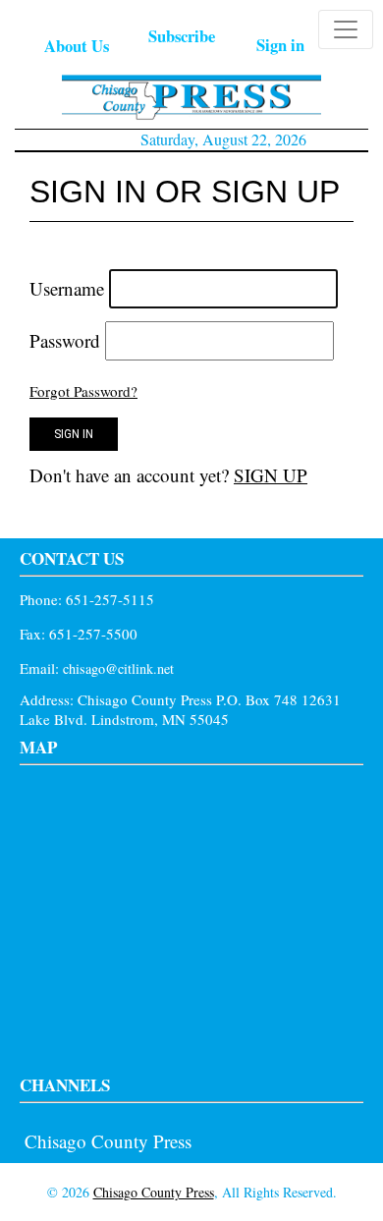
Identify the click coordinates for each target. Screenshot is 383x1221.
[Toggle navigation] (345, 29)
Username (66, 288)
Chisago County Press (108, 1141)
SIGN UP (270, 475)
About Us (76, 45)
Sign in (280, 44)
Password (64, 340)
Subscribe (181, 36)
